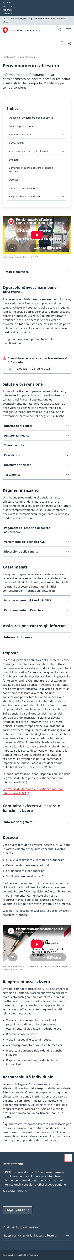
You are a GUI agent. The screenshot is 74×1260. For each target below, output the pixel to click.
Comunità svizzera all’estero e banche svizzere (31, 169)
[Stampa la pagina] (62, 43)
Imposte (13, 159)
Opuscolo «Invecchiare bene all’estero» (31, 117)
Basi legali (8, 1254)
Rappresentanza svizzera (23, 188)
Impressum (32, 1254)
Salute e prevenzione (21, 126)
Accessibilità (20, 1254)
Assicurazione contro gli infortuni (28, 151)
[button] (68, 1158)
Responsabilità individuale (24, 196)
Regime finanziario (20, 134)
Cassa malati (16, 142)
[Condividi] (69, 43)
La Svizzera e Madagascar (26, 30)
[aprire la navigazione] (69, 30)
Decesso (13, 179)
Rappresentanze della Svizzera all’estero (30, 1235)
